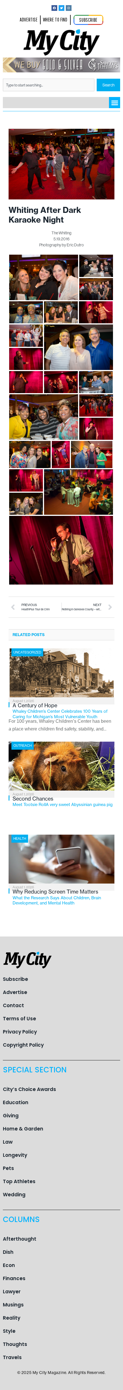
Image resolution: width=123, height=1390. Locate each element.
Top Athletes (19, 1181)
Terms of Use (19, 1018)
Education (15, 1102)
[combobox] (48, 85)
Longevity (15, 1155)
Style (9, 1331)
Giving (11, 1115)
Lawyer (12, 1291)
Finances (14, 1278)
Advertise (15, 992)
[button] (114, 102)
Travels (12, 1357)
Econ (9, 1265)
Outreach (22, 745)
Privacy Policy (20, 1031)
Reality (11, 1317)
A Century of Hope (60, 710)
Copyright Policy (23, 1044)
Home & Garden (23, 1128)
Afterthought (19, 1238)
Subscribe (15, 979)
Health (19, 838)
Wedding (14, 1194)
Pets (8, 1168)
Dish (8, 1252)
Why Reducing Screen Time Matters (57, 897)
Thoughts (15, 1344)
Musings (13, 1304)
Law (8, 1141)
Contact (13, 1005)
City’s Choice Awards (29, 1089)
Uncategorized (27, 652)
